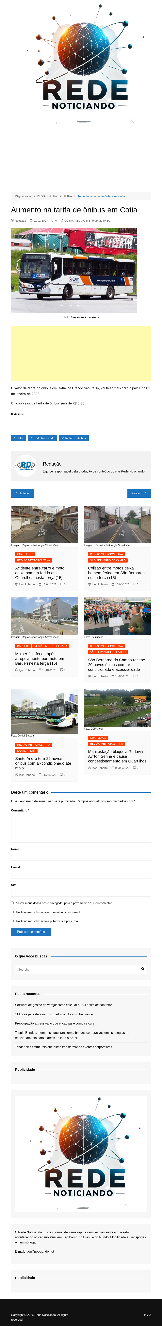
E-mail (15, 867)
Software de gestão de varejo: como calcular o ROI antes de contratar (63, 1005)
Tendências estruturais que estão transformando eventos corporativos (63, 1047)
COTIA (68, 220)
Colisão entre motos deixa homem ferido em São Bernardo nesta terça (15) (116, 573)
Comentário (20, 810)
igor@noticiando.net (40, 1251)
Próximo (136, 493)
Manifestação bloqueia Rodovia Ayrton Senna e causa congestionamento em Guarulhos (117, 756)
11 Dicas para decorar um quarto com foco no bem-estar (54, 1014)
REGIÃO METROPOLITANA (92, 220)
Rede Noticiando (44, 438)
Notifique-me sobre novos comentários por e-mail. (48, 912)
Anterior (25, 493)
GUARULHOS (25, 554)
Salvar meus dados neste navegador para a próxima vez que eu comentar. (64, 903)
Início (147, 1315)
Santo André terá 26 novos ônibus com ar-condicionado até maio (43, 763)
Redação (20, 220)
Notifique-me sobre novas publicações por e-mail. (48, 921)
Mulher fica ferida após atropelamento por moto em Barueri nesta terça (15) (39, 658)
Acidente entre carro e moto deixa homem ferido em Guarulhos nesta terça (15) (39, 573)
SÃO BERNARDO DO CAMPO (108, 560)
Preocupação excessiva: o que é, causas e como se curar (55, 1023)
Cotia (20, 438)
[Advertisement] (81, 158)
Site (13, 885)
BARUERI (23, 646)
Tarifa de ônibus (75, 438)
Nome (15, 849)
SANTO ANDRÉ (26, 750)
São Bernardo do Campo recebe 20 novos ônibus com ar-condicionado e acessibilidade (116, 665)
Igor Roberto (27, 584)
